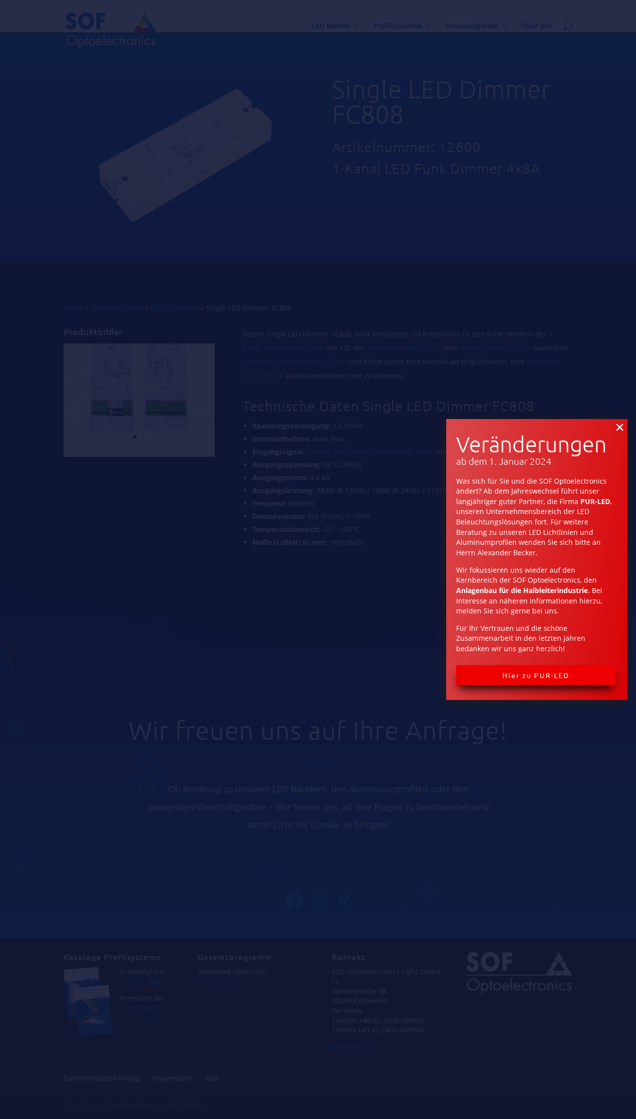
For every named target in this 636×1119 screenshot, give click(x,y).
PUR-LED (595, 501)
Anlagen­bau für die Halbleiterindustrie (522, 590)
